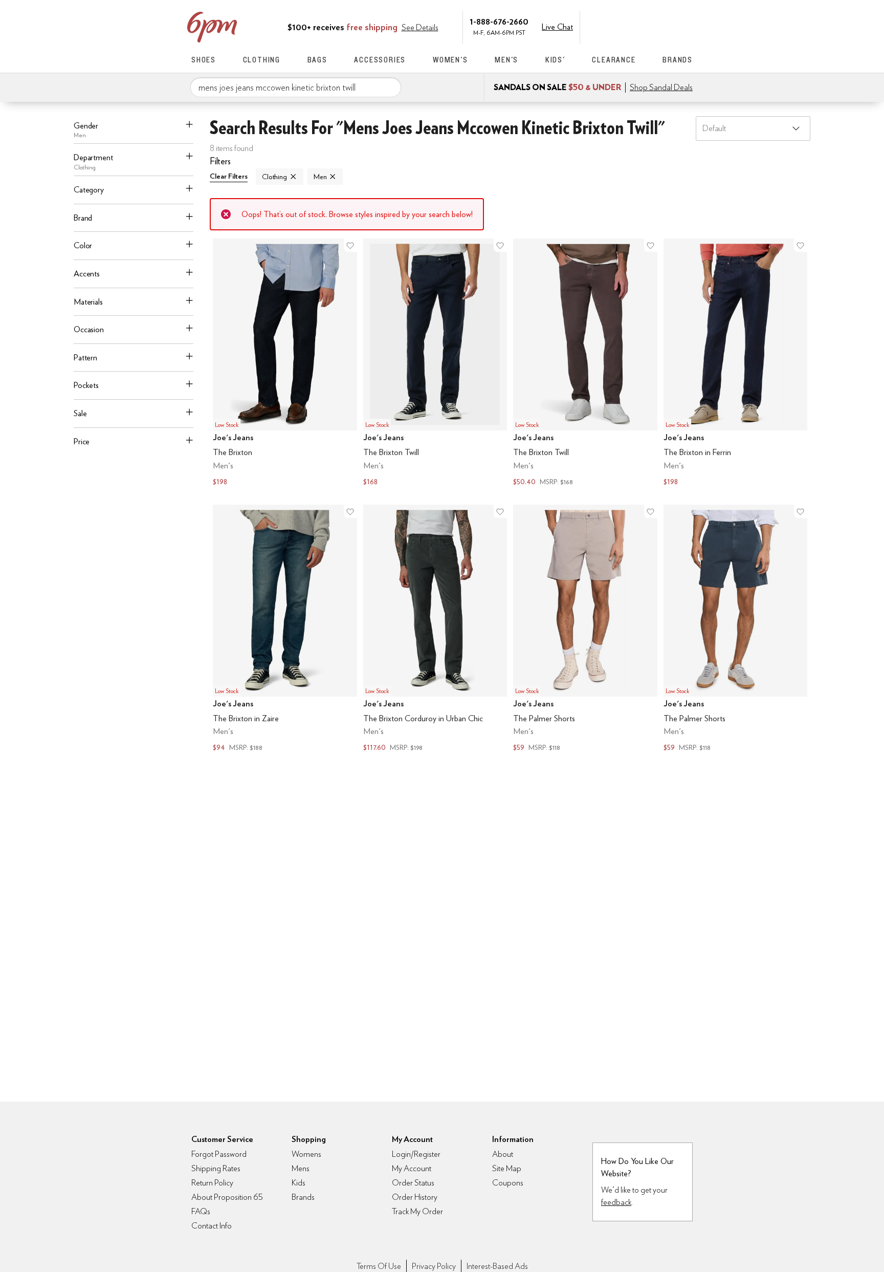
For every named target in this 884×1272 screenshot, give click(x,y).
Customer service (644, 26)
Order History (414, 1197)
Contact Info (211, 1226)
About (502, 1154)
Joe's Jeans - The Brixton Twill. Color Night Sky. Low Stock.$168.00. (435, 363)
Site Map (506, 1168)
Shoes (203, 59)
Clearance (613, 59)
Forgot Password (219, 1154)
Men (320, 177)
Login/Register (416, 1154)
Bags (317, 59)
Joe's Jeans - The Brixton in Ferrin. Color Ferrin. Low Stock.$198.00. (736, 363)
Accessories (380, 59)
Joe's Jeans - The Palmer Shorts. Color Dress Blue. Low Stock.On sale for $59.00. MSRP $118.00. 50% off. (736, 629)
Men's (506, 59)
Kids (298, 1183)
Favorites (665, 26)
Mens (301, 1168)
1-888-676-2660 (499, 21)
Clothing (261, 59)
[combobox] (295, 87)
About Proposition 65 (227, 1197)
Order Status (413, 1183)
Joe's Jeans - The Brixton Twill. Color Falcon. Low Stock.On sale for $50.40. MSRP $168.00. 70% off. (585, 363)
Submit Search (389, 87)
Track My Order (417, 1211)
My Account (622, 26)
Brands (677, 59)
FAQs (200, 1211)
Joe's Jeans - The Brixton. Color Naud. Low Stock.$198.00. (285, 363)
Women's (450, 59)
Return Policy (212, 1183)
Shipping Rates (215, 1168)
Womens (306, 1154)
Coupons (507, 1183)
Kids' (555, 59)
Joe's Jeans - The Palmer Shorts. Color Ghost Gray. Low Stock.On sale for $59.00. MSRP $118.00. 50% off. (585, 629)
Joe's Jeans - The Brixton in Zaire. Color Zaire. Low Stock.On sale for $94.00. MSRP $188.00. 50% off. (285, 629)
